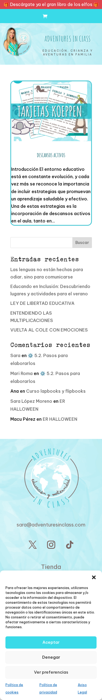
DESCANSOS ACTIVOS (51, 155)
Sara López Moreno (31, 401)
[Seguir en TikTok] (69, 545)
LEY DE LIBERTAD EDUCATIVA (42, 303)
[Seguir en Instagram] (51, 545)
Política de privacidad (48, 688)
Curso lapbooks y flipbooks (56, 391)
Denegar (51, 657)
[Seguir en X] (32, 545)
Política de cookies (14, 688)
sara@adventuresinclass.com (51, 525)
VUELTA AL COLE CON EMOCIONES (49, 330)
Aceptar (51, 642)
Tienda (51, 567)
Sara (15, 355)
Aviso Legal (82, 688)
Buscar (82, 242)
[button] (94, 577)
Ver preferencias (51, 672)
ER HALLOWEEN (60, 419)
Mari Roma (21, 373)
